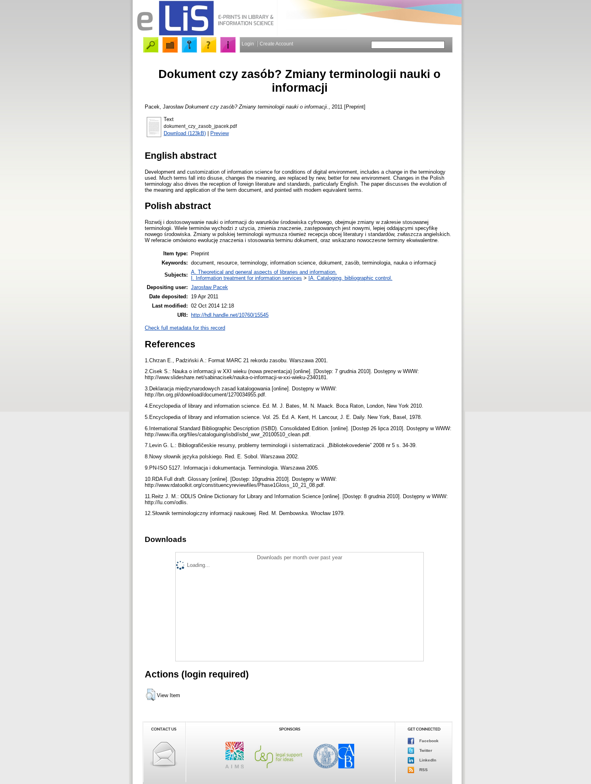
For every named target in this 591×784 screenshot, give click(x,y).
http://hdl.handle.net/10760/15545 (230, 315)
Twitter (425, 750)
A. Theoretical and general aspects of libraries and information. (264, 272)
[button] (150, 695)
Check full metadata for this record (185, 328)
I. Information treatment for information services (246, 278)
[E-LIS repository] (205, 34)
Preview (219, 133)
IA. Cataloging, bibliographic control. (350, 278)
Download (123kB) (185, 133)
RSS (423, 770)
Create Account (276, 44)
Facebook (428, 741)
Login (248, 44)
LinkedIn (427, 760)
